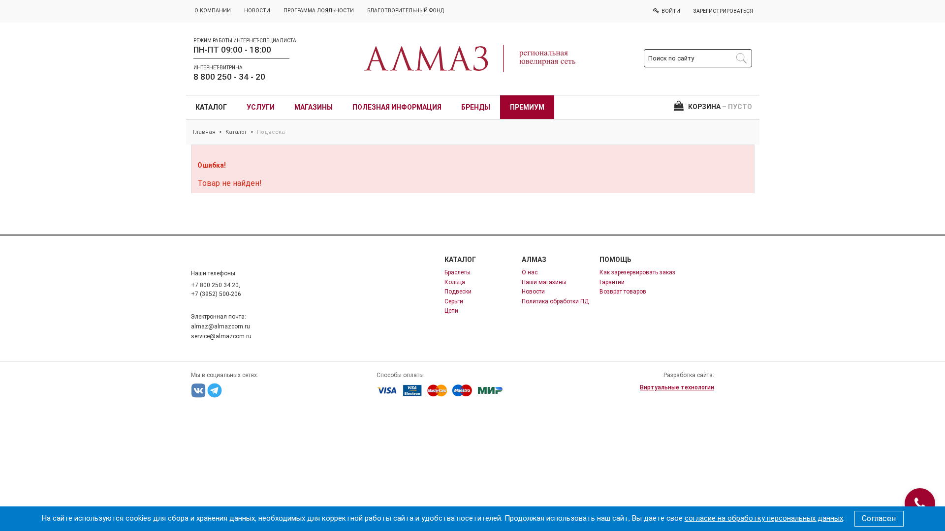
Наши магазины (544, 282)
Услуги (261, 107)
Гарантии (612, 282)
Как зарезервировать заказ (637, 272)
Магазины (313, 107)
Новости (533, 291)
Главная (204, 132)
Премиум (527, 107)
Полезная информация (396, 107)
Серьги (453, 301)
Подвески (458, 291)
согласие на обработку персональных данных (764, 518)
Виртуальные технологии (677, 387)
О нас (529, 272)
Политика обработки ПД (555, 301)
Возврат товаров (622, 291)
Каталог (211, 107)
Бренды (475, 107)
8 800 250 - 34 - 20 (229, 77)
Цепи (451, 310)
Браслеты (457, 272)
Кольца (454, 282)
